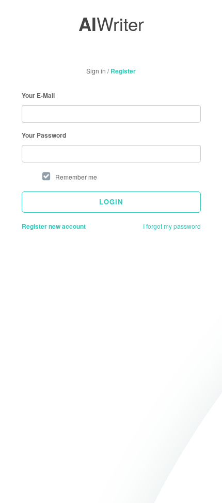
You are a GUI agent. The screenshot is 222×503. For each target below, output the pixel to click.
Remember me (76, 176)
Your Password (44, 135)
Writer (111, 23)
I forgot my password (172, 225)
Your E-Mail (38, 95)
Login (111, 201)
